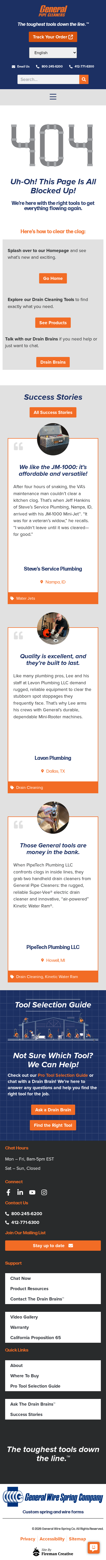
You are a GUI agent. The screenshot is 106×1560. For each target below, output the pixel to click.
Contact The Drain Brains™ (37, 1299)
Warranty (19, 1327)
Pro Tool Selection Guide (63, 1075)
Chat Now (20, 1278)
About (16, 1365)
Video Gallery (24, 1317)
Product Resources (29, 1288)
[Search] (84, 79)
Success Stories (26, 1414)
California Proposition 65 (35, 1337)
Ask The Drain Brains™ (32, 1404)
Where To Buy (24, 1375)
